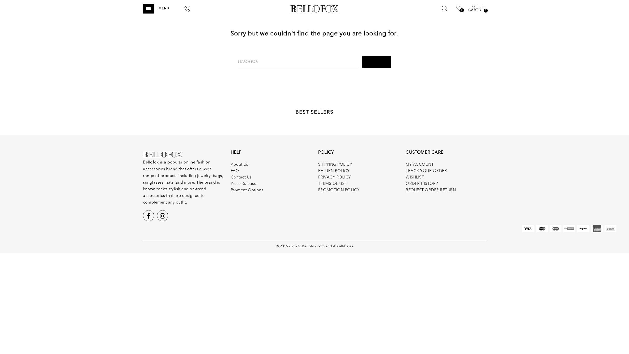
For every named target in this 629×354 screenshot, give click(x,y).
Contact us (241, 177)
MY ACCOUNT (420, 165)
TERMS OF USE (332, 184)
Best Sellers (314, 112)
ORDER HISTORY (422, 184)
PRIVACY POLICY (334, 177)
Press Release (244, 184)
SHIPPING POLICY (335, 165)
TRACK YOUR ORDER (426, 171)
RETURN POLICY (334, 171)
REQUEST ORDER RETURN (431, 190)
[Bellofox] (314, 9)
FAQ (235, 171)
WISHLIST (415, 177)
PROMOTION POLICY (339, 190)
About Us (239, 165)
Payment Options (247, 190)
